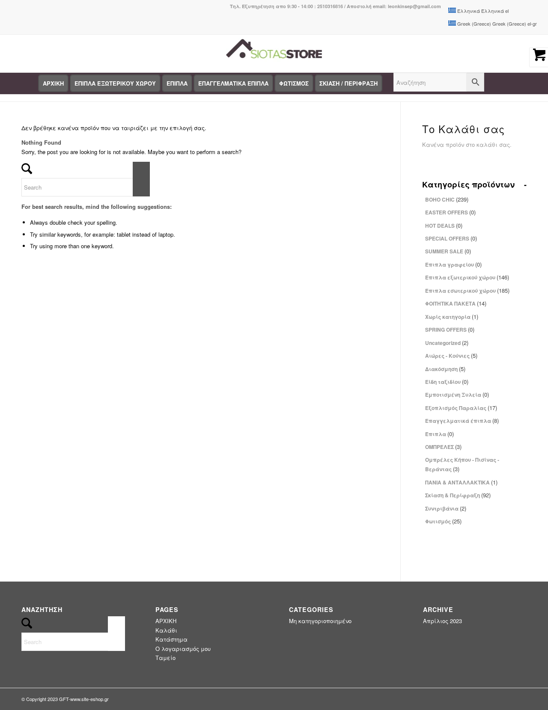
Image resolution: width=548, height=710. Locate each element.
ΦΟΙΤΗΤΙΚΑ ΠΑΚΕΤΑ (455, 303)
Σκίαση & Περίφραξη (458, 495)
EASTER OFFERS (450, 212)
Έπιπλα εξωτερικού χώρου (467, 277)
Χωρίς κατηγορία (451, 316)
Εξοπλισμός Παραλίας (461, 408)
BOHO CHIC (446, 199)
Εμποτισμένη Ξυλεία (457, 394)
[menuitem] (53, 83)
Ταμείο (165, 658)
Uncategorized (446, 343)
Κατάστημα (171, 639)
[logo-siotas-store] (274, 53)
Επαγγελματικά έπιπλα (462, 420)
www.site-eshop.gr (89, 698)
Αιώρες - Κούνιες (451, 355)
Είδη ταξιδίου (446, 381)
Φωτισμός (443, 521)
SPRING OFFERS (449, 329)
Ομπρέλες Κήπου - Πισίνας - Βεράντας (462, 464)
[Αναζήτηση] (439, 83)
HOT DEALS (443, 225)
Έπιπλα (439, 434)
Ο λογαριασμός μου (183, 649)
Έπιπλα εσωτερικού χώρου (467, 290)
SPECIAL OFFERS (451, 238)
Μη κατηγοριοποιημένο (320, 621)
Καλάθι (166, 630)
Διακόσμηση (445, 369)
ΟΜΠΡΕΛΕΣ (443, 447)
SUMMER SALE (448, 251)
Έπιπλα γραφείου (453, 264)
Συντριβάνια (445, 508)
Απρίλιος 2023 (442, 621)
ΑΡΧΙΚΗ (165, 621)
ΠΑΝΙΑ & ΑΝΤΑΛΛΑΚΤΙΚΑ (461, 482)
